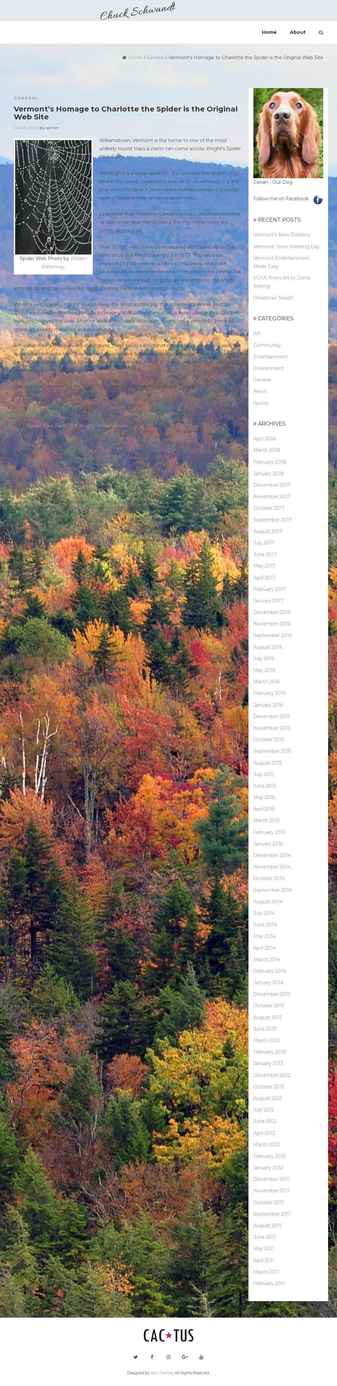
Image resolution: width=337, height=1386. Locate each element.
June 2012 (264, 1121)
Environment (268, 368)
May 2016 (264, 670)
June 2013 (264, 1029)
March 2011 (266, 1272)
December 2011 (271, 1179)
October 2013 (268, 1006)
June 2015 (264, 786)
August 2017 (267, 531)
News (260, 391)
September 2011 (272, 1214)
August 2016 (267, 647)
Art (256, 333)
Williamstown (112, 426)
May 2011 (263, 1249)
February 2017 (269, 589)
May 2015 (264, 797)
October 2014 (269, 878)
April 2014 (264, 948)
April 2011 (263, 1260)
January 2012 (268, 1168)
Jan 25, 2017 (25, 127)
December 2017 (272, 485)
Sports (260, 403)
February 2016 (269, 693)
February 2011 (269, 1283)
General (155, 58)
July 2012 (263, 1110)
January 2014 (268, 982)
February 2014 (269, 971)
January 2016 (268, 705)
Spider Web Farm (47, 426)
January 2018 (268, 473)
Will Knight (81, 426)
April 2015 (264, 809)
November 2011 (271, 1191)
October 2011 (268, 1202)
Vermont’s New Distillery (281, 235)
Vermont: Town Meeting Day (286, 247)
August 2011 (267, 1225)
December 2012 (271, 1075)
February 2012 (269, 1156)
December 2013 (271, 994)
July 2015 (263, 774)
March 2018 (266, 450)
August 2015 (267, 763)
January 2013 (268, 1063)
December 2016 (271, 612)
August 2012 (267, 1098)
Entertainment (270, 357)
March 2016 (266, 682)
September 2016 (272, 635)
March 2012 (266, 1145)
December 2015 (271, 716)
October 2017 (269, 508)
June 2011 (264, 1237)
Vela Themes (161, 1373)
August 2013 (267, 1017)
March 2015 (266, 820)
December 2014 (272, 855)
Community (267, 345)
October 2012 (268, 1087)
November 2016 (271, 624)
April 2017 (264, 578)
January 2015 (268, 844)
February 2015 (269, 832)
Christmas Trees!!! (273, 298)
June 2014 (265, 925)
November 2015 (271, 728)
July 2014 (263, 913)
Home (135, 58)
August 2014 (267, 902)
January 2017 (268, 601)
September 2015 (272, 751)
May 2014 (264, 936)
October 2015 (268, 739)
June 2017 (265, 554)
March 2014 (266, 959)
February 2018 (269, 462)
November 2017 (272, 496)
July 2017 (263, 543)
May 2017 (264, 566)
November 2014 (272, 867)
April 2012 (264, 1133)
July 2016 (263, 659)
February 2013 (269, 1052)
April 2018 (264, 439)
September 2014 (272, 890)
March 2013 (266, 1040)
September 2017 (272, 520)
